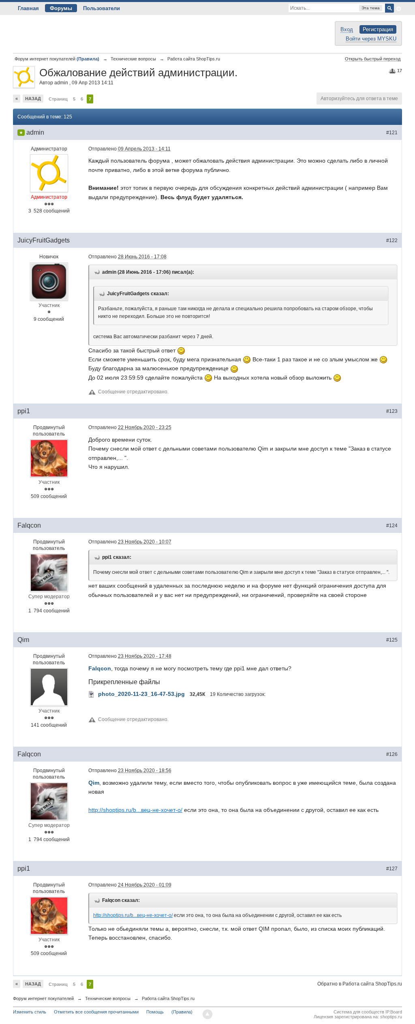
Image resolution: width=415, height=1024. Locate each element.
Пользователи (101, 8)
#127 (392, 869)
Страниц (58, 99)
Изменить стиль (29, 1011)
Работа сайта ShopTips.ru (168, 998)
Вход (346, 29)
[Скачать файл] (91, 694)
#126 (392, 754)
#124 (392, 525)
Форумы (61, 8)
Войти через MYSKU (371, 39)
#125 (392, 640)
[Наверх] (207, 1014)
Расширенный (399, 9)
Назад (33, 98)
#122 (392, 240)
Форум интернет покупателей (43, 998)
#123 (392, 411)
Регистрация (378, 29)
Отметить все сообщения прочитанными (96, 1011)
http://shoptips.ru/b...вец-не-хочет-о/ (135, 810)
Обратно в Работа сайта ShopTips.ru (359, 984)
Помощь (155, 1011)
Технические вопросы (107, 998)
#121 (392, 132)
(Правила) (182, 1011)
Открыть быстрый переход (372, 58)
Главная (28, 8)
